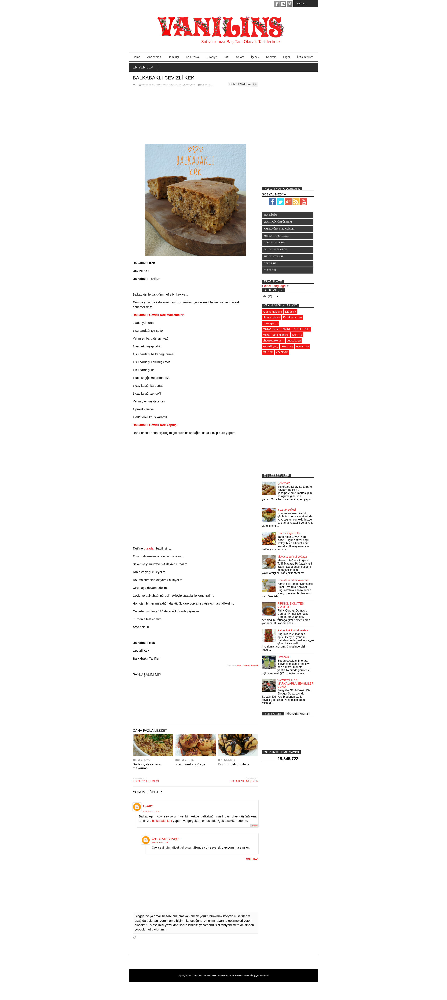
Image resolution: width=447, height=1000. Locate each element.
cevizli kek (167, 84)
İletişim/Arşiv (305, 57)
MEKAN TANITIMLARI (276, 235)
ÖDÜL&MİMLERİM (274, 242)
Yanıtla (255, 826)
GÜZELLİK (270, 270)
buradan (149, 548)
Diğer (286, 57)
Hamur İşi (269, 317)
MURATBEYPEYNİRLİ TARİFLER (284, 329)
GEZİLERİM (270, 263)
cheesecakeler (272, 340)
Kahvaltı (271, 57)
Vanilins (196, 975)
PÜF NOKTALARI (273, 256)
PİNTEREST (289, 4)
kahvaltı (267, 346)
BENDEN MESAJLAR (275, 249)
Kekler (187, 84)
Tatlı (226, 57)
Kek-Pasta (192, 57)
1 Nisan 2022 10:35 (151, 811)
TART (295, 334)
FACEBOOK (277, 4)
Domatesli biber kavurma (292, 580)
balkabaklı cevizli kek (151, 84)
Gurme (148, 806)
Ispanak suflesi (286, 509)
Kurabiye (211, 57)
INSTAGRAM (283, 4)
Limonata (283, 657)
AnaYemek (154, 57)
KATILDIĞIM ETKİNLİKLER (279, 228)
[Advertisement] (195, 113)
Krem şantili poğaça (190, 764)
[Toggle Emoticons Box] (135, 937)
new (193, 84)
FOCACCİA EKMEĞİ (146, 781)
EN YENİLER (143, 67)
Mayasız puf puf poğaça (292, 556)
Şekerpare (283, 483)
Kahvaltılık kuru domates (292, 630)
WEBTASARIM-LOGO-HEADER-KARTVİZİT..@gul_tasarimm (240, 975)
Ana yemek (270, 311)
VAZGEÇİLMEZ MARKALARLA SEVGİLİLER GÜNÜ (295, 683)
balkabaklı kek (162, 821)
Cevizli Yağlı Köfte (288, 533)
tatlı (265, 352)
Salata (240, 57)
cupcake (292, 340)
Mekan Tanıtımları (274, 334)
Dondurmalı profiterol (234, 764)
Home (136, 57)
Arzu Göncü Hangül (165, 839)
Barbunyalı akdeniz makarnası (147, 766)
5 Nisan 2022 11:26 (160, 843)
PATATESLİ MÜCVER (244, 781)
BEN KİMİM (270, 214)
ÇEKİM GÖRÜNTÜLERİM (278, 221)
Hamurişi (173, 57)
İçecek (255, 57)
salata (299, 346)
